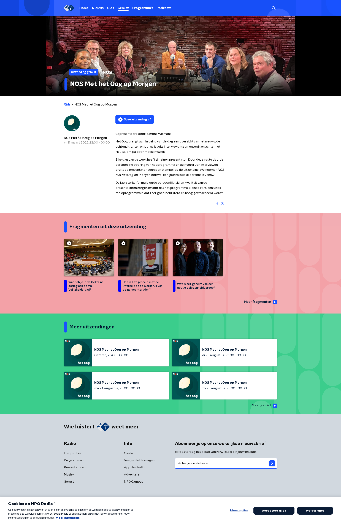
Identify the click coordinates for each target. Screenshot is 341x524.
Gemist (123, 8)
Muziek (69, 474)
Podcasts (164, 8)
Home (84, 8)
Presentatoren (74, 467)
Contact (130, 453)
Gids (110, 8)
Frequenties (72, 453)
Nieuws (98, 8)
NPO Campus (133, 481)
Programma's (142, 8)
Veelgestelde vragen (139, 460)
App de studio (134, 467)
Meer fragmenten (257, 302)
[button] (273, 8)
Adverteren (132, 474)
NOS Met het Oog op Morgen (85, 138)
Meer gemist (261, 405)
